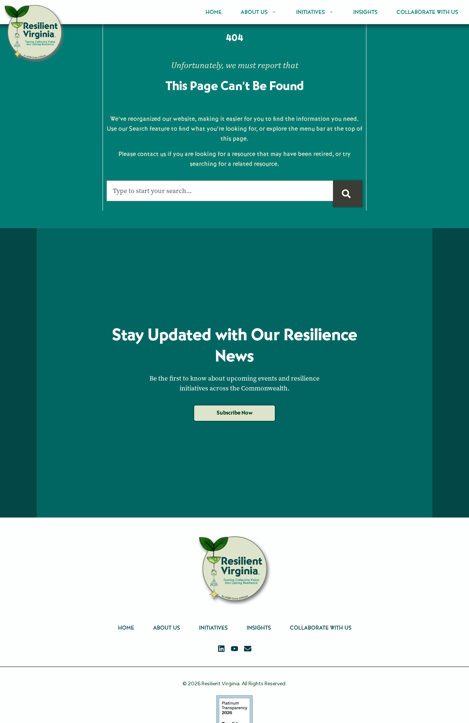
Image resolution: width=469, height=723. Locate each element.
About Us (254, 12)
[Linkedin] (221, 648)
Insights (365, 12)
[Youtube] (234, 648)
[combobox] (220, 191)
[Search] (347, 194)
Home (214, 12)
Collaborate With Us (427, 12)
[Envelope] (247, 648)
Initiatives (310, 12)
